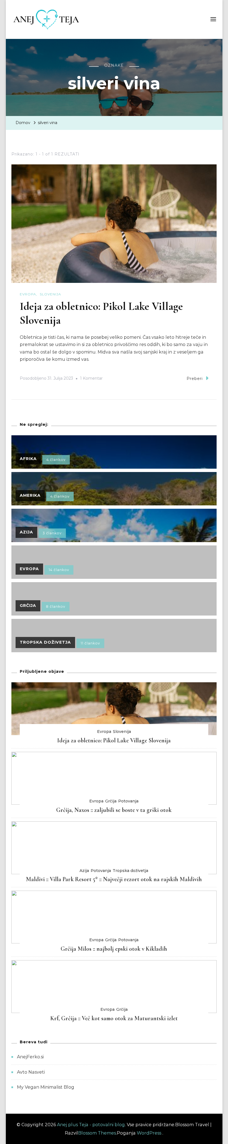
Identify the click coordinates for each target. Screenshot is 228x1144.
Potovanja (128, 801)
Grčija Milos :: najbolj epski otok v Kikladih (114, 948)
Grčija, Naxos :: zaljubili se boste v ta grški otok (114, 810)
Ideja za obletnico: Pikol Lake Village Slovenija (114, 740)
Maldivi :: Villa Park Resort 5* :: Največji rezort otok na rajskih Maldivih (114, 879)
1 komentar (91, 379)
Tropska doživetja (130, 870)
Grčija (111, 801)
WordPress (149, 1133)
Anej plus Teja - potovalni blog (91, 1124)
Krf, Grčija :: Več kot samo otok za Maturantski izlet (114, 1018)
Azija (84, 870)
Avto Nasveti (31, 1072)
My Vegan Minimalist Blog (45, 1087)
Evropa (28, 294)
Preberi (195, 378)
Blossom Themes (97, 1133)
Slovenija (50, 294)
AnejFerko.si (30, 1056)
